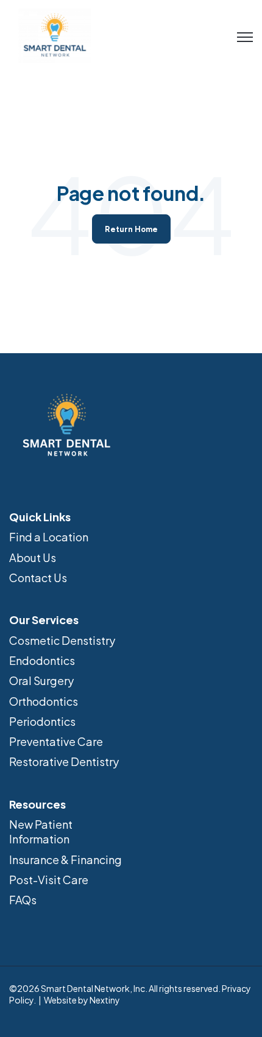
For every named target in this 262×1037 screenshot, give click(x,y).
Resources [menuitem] (37, 804)
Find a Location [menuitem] (48, 537)
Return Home (131, 229)
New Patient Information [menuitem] (41, 831)
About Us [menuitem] (32, 557)
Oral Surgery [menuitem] (41, 680)
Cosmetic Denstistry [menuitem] (62, 640)
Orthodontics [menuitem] (43, 701)
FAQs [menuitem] (23, 900)
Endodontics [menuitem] (42, 660)
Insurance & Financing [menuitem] (65, 859)
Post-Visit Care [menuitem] (48, 880)
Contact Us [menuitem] (38, 578)
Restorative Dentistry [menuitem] (64, 761)
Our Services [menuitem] (44, 620)
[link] (55, 34)
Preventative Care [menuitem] (56, 741)
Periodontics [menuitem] (42, 721)
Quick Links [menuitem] (40, 517)
